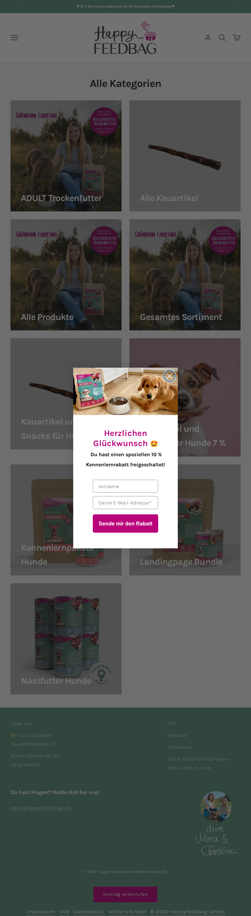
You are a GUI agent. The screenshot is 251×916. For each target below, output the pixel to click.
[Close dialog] (169, 376)
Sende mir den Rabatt (125, 523)
